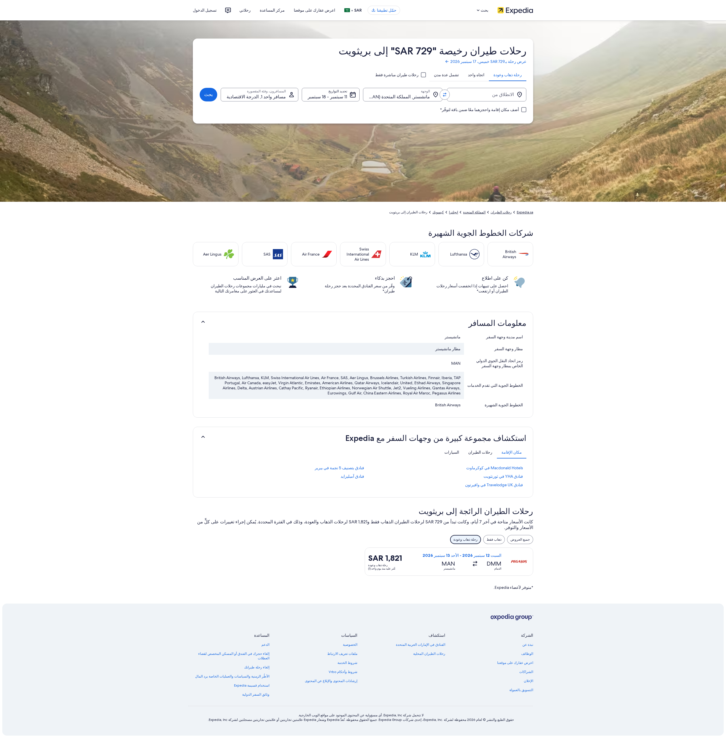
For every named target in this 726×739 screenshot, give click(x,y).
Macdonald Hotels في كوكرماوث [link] (494, 467)
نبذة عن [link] (527, 644)
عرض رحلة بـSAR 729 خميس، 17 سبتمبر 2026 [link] (488, 61)
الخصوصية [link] (350, 644)
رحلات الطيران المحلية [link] (429, 653)
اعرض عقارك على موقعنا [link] (515, 663)
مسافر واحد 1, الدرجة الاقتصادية (256, 97)
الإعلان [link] (528, 681)
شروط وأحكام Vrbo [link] (343, 672)
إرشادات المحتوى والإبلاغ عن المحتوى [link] (331, 681)
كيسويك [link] (438, 212)
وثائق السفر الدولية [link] (255, 694)
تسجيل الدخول (205, 10)
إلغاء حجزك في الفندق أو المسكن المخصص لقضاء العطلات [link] (233, 656)
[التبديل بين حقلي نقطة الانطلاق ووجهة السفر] (445, 95)
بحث (208, 94)
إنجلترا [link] (453, 212)
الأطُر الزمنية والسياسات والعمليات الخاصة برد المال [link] (232, 676)
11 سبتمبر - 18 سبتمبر (327, 97)
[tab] (507, 75)
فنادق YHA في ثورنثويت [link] (503, 476)
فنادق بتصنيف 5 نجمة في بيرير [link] (339, 467)
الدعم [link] (265, 644)
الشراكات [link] (526, 672)
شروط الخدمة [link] (347, 663)
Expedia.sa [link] (525, 212)
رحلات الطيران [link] (501, 212)
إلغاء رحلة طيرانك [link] (256, 667)
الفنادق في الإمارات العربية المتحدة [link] (420, 644)
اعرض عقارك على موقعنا (314, 10)
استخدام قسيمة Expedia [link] (251, 685)
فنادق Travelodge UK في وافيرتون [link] (494, 484)
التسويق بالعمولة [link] (521, 690)
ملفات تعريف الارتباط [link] (342, 653)
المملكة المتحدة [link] (474, 212)
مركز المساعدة (272, 10)
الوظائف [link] (527, 653)
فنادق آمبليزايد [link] (352, 476)
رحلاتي (245, 10)
